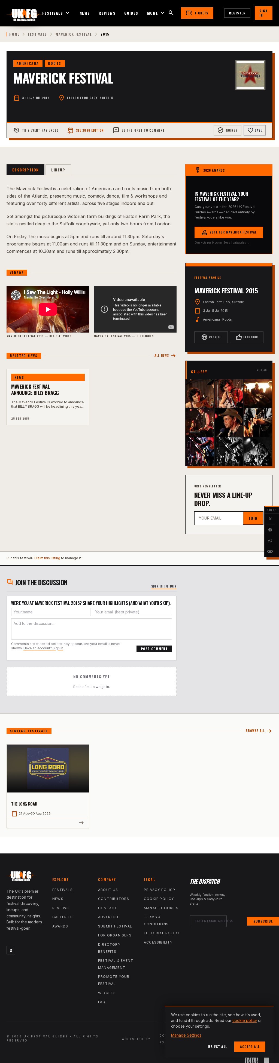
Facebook (247, 337)
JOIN (253, 518)
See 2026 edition (85, 130)
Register (237, 13)
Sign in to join (164, 586)
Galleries (62, 917)
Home (14, 34)
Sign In (263, 12)
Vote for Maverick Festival (229, 232)
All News (165, 355)
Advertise (108, 917)
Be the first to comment (139, 130)
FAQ (102, 1002)
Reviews (107, 13)
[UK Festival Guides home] (25, 877)
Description (25, 170)
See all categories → (236, 242)
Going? (227, 130)
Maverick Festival (74, 34)
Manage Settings (186, 1035)
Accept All (250, 1046)
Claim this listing (47, 558)
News (85, 13)
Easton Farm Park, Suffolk (90, 98)
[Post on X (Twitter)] (270, 519)
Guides (131, 13)
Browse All (259, 731)
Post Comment (154, 648)
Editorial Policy (162, 933)
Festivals (56, 13)
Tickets (197, 13)
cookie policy (244, 1020)
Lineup (58, 170)
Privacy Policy (159, 890)
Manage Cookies (161, 908)
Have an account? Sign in (43, 648)
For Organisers (115, 935)
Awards (60, 926)
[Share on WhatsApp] (270, 540)
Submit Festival (115, 926)
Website (211, 337)
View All (262, 370)
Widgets (107, 993)
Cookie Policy (159, 899)
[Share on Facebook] (270, 529)
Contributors (113, 899)
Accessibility (158, 942)
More (156, 13)
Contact (107, 908)
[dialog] (219, 1032)
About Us (108, 890)
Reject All (217, 1046)
